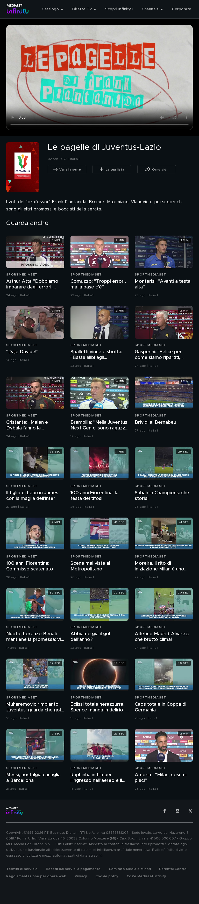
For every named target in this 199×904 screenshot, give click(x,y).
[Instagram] (177, 811)
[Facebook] (164, 811)
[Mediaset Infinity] (17, 9)
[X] (190, 811)
